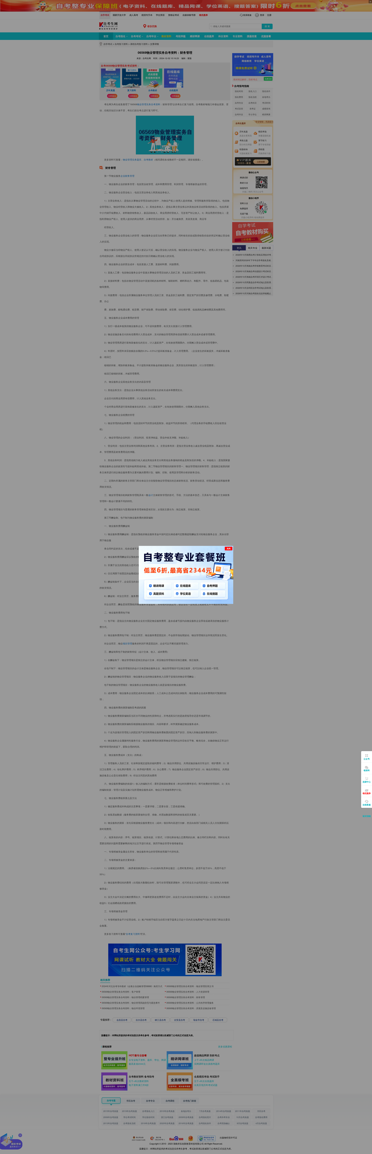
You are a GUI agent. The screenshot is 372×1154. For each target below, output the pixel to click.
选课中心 (367, 781)
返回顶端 (367, 816)
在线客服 (367, 804)
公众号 (367, 758)
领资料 (367, 770)
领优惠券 (367, 793)
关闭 (229, 548)
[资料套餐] (186, 574)
